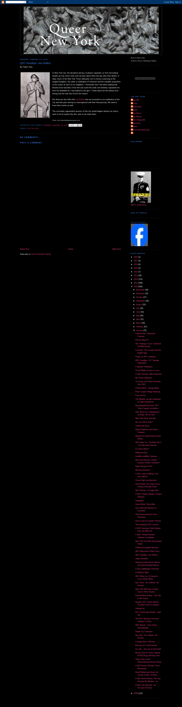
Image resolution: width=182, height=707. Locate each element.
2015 (136, 268)
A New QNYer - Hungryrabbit (147, 388)
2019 (136, 257)
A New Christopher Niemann (146, 547)
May (138, 316)
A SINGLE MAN (142, 572)
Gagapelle (139, 500)
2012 (136, 279)
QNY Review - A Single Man (146, 490)
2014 (136, 272)
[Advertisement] (70, 226)
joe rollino (33, 128)
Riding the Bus (141, 453)
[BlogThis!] (72, 125)
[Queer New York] (139, 245)
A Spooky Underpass (144, 367)
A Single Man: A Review (145, 642)
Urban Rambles (141, 559)
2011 (136, 283)
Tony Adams (137, 117)
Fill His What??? (142, 340)
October (139, 297)
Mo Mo (134, 103)
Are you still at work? (144, 422)
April (138, 319)
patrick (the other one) (141, 130)
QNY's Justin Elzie (138, 205)
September (141, 301)
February (140, 327)
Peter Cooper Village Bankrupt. (148, 392)
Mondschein (136, 107)
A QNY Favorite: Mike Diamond (148, 374)
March (139, 323)
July (138, 308)
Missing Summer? (142, 470)
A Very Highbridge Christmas (147, 569)
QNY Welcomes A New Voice (147, 551)
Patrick (134, 110)
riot (133, 133)
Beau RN (135, 100)
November (140, 293)
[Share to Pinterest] (80, 125)
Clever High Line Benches (146, 480)
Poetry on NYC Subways (145, 357)
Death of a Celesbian (144, 631)
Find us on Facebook (138, 222)
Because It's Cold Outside (146, 645)
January (139, 330)
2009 (136, 693)
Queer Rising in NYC (143, 466)
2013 (136, 275)
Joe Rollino (80, 99)
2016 (136, 264)
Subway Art (140, 608)
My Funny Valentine (143, 378)
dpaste (134, 126)
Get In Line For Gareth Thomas (148, 521)
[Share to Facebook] (78, 125)
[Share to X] (75, 125)
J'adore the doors (142, 426)
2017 (136, 261)
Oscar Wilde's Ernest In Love (147, 370)
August (139, 304)
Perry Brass (136, 113)
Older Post (116, 249)
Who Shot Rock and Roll (145, 418)
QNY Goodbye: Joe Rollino (146, 555)
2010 (136, 286)
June (138, 312)
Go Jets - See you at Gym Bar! (148, 649)
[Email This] (70, 125)
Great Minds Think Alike (145, 504)
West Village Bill (138, 120)
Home (70, 249)
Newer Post (24, 249)
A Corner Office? (142, 449)
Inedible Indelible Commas (146, 456)
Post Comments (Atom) (41, 254)
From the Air (140, 395)
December (140, 290)
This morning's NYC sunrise (146, 524)
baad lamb (136, 123)
